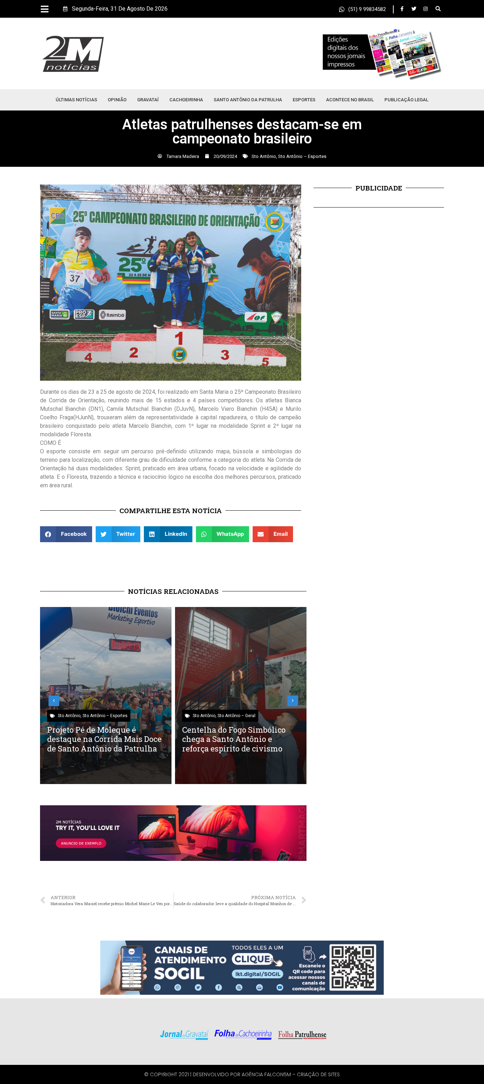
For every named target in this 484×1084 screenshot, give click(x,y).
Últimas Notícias (76, 99)
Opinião (117, 99)
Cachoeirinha (186, 99)
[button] (438, 9)
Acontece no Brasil (350, 99)
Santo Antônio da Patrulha (248, 99)
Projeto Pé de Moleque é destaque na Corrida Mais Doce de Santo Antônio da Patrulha (104, 739)
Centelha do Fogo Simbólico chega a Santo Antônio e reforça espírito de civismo (234, 739)
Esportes (304, 99)
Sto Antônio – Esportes (302, 156)
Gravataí (148, 99)
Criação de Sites (318, 1074)
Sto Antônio (264, 156)
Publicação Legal (406, 99)
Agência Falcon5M (266, 1074)
